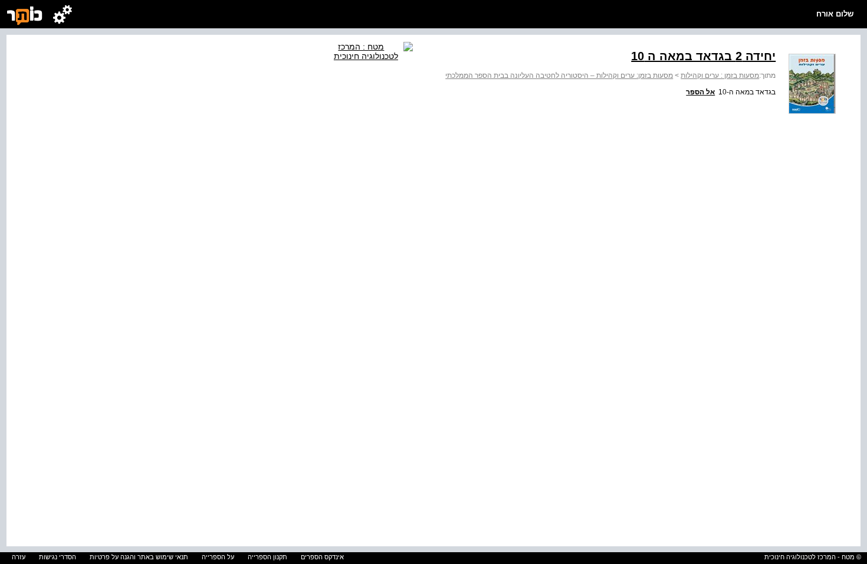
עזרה (18, 556)
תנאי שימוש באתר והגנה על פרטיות (139, 556)
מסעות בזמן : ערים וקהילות (720, 75)
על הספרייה (218, 556)
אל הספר (700, 92)
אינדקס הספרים (322, 556)
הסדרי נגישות (57, 556)
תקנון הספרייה (267, 556)
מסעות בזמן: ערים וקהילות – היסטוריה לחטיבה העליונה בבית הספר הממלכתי (559, 75)
